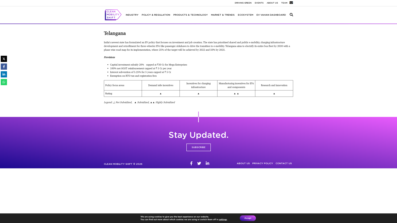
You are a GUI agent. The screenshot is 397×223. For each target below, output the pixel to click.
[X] (4, 59)
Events (259, 3)
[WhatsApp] (4, 82)
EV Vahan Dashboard (271, 15)
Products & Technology (190, 15)
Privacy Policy (262, 163)
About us (243, 163)
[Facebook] (4, 66)
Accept (247, 218)
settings (223, 219)
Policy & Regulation (156, 15)
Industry (132, 15)
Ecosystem (245, 15)
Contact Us (284, 163)
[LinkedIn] (4, 74)
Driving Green (243, 3)
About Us (272, 3)
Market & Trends (223, 15)
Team (284, 3)
